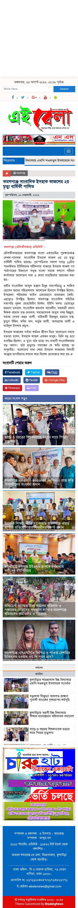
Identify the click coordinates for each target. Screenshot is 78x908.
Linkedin (13, 380)
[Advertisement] (39, 39)
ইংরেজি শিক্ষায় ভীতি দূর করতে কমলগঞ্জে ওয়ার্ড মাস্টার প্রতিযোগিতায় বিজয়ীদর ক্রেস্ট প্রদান (37, 525)
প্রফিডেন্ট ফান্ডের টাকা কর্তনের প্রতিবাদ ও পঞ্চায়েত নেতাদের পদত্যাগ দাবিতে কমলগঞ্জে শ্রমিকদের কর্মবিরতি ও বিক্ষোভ (35, 610)
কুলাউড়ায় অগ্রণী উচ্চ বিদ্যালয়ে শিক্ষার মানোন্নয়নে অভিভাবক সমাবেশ (52, 714)
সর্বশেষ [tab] (39, 667)
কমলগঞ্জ (21, 173)
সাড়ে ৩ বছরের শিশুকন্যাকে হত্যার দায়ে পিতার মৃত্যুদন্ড (36, 439)
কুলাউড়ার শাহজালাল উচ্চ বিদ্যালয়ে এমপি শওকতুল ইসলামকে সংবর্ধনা (50, 681)
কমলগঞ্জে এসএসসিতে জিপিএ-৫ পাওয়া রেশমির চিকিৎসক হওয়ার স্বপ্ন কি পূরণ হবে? (37, 655)
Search (64, 89)
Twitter (35, 372)
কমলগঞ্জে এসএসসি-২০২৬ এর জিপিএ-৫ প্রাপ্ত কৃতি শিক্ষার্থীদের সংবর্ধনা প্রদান (39, 482)
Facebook (13, 372)
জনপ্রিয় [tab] (39, 674)
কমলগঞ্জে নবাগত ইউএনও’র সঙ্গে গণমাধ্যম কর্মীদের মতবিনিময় (34, 568)
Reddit (33, 380)
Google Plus (57, 380)
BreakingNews (54, 904)
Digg (53, 372)
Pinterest (13, 388)
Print (33, 388)
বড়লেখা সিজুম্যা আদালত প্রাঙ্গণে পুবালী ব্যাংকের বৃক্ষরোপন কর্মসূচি (50, 698)
